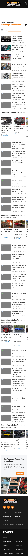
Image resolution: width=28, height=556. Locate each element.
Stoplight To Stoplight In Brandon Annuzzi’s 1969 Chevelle (18, 398)
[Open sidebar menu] (2, 4)
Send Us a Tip (7, 516)
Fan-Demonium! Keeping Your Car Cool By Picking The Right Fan (18, 153)
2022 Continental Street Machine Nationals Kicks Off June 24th (18, 408)
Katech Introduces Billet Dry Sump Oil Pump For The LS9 (6, 336)
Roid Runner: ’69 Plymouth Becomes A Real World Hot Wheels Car (19, 86)
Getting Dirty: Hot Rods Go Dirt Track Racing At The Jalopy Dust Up (19, 276)
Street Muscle (19, 553)
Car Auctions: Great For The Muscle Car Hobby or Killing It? (18, 207)
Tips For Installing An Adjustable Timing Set (19, 128)
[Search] (26, 25)
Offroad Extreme (8, 553)
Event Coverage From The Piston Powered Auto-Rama (19, 267)
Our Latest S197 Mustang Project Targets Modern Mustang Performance (18, 337)
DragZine (5, 545)
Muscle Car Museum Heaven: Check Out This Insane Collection (18, 56)
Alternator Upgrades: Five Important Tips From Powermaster (19, 47)
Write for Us (18, 516)
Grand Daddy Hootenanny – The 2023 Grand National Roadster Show (19, 351)
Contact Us (18, 512)
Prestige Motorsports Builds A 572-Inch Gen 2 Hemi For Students (18, 95)
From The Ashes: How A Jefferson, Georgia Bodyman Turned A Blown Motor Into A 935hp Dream (7, 442)
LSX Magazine (18, 238)
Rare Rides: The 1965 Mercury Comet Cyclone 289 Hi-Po (18, 144)
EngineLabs (5, 135)
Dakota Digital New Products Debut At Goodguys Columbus (17, 38)
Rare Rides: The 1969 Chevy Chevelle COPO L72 (18, 285)
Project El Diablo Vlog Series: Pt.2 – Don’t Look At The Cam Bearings (18, 417)
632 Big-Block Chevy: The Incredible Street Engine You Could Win (19, 65)
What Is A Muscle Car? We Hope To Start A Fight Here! (19, 247)
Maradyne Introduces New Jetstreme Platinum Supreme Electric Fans (19, 381)
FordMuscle (17, 345)
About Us (5, 512)
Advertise (6, 520)
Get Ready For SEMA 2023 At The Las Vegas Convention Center (19, 295)
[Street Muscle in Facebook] (8, 507)
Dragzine (17, 133)
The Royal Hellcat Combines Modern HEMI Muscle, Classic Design (18, 181)
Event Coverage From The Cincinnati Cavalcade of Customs (19, 361)
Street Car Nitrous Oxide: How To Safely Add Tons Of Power (19, 104)
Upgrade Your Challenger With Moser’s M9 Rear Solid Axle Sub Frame (19, 304)
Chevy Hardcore (7, 541)
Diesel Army (18, 541)
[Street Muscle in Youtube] (12, 507)
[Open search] (25, 3)
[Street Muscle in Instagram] (4, 507)
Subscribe (20, 473)
